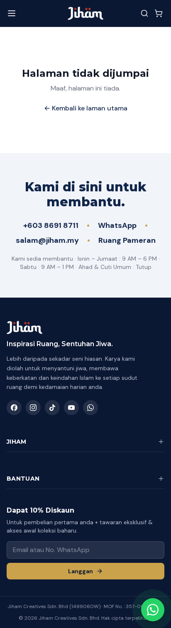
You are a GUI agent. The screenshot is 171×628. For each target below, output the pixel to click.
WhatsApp (117, 225)
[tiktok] (52, 407)
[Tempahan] (158, 13)
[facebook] (14, 407)
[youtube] (71, 407)
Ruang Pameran (127, 240)
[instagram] (33, 407)
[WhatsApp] (90, 407)
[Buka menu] (11, 13)
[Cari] (144, 13)
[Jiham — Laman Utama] (85, 13)
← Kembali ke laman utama (85, 108)
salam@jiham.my (47, 240)
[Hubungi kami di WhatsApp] (152, 609)
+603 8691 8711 (50, 225)
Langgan (80, 571)
